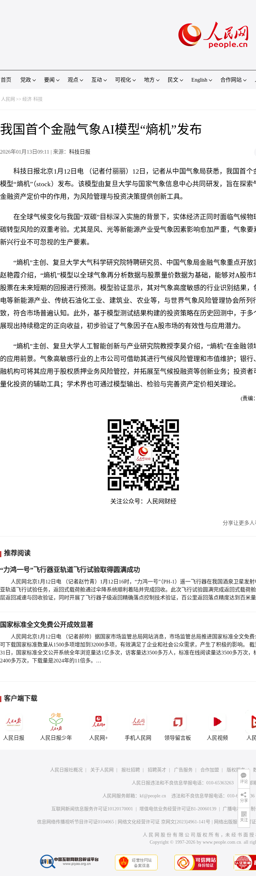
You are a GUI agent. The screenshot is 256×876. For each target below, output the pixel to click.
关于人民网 (102, 769)
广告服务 (183, 769)
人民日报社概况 (66, 769)
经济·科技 (32, 99)
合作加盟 (209, 769)
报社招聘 (130, 769)
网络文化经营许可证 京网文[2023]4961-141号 (164, 821)
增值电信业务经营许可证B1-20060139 (177, 808)
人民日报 (13, 738)
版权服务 (236, 769)
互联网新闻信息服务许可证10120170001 (92, 808)
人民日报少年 (56, 738)
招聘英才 (157, 769)
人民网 (8, 99)
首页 (6, 80)
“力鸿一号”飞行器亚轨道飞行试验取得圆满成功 (70, 569)
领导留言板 (177, 738)
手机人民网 (138, 738)
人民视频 (217, 738)
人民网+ (98, 738)
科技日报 (79, 152)
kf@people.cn (153, 795)
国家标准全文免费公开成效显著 (46, 624)
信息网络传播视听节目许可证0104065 (75, 821)
